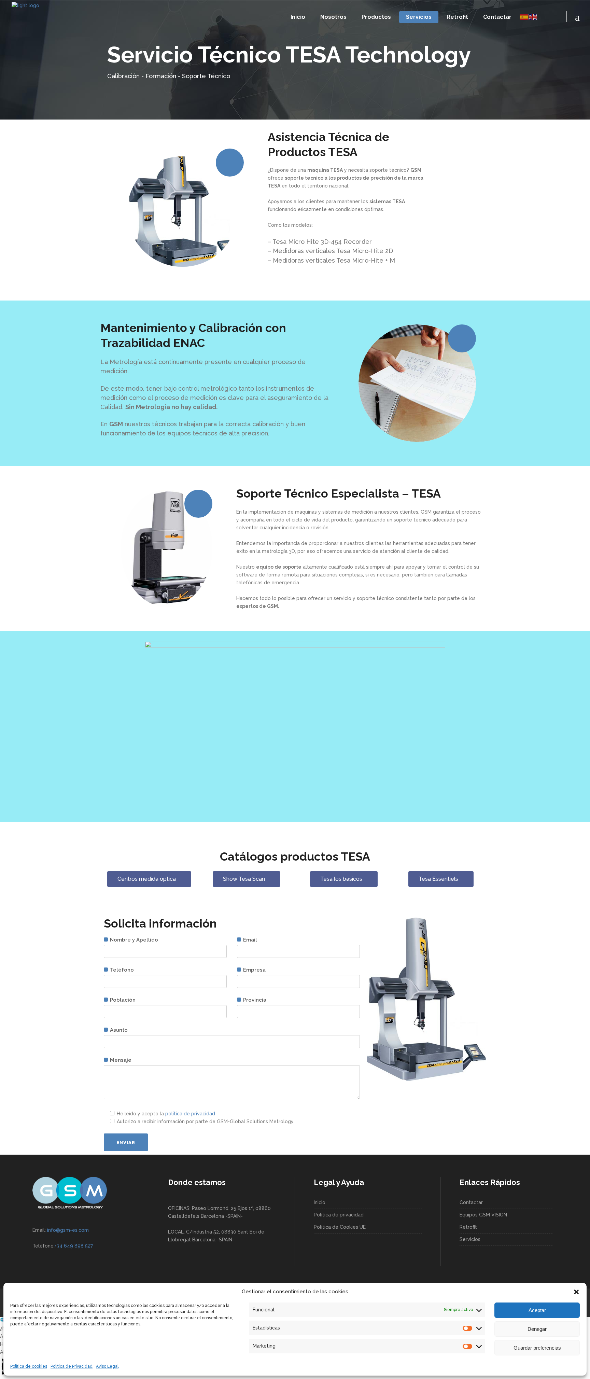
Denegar (537, 1329)
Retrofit (468, 1227)
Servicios (470, 1239)
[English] (533, 16)
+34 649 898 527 (74, 1246)
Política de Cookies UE (340, 1227)
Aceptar (537, 1310)
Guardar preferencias (537, 1348)
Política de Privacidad (72, 1366)
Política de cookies (28, 1366)
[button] (576, 1292)
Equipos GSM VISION (483, 1214)
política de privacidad (190, 1113)
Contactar (471, 1202)
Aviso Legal (107, 1366)
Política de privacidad (339, 1214)
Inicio (319, 1202)
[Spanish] (524, 16)
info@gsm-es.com (68, 1230)
